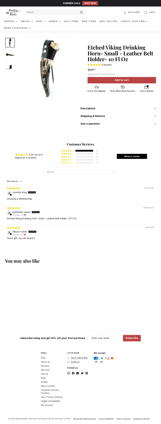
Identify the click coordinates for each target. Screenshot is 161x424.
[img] (13, 188)
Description (87, 108)
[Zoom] (48, 68)
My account (47, 405)
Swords (10, 21)
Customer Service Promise (50, 391)
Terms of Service (123, 419)
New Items (89, 21)
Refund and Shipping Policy (84, 419)
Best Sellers (109, 21)
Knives (26, 21)
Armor (53, 21)
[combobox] (55, 12)
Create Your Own (133, 21)
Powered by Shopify (141, 419)
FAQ (43, 358)
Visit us (44, 374)
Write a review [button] (132, 156)
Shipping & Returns (92, 116)
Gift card (45, 370)
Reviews (45, 366)
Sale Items (71, 21)
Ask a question (90, 123)
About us (45, 362)
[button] (94, 65)
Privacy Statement (106, 419)
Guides (44, 382)
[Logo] (13, 12)
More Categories (16, 28)
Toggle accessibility (50, 401)
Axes (39, 21)
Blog (43, 378)
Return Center (48, 386)
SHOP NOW (90, 3)
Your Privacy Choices (52, 397)
